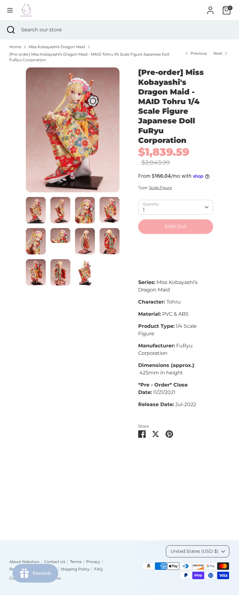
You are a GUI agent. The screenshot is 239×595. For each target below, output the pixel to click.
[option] (73, 132)
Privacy (93, 561)
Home (15, 46)
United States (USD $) (194, 551)
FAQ (98, 569)
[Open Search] (10, 29)
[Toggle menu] (10, 10)
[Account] (210, 8)
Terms (76, 561)
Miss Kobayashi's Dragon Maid (57, 46)
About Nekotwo (24, 561)
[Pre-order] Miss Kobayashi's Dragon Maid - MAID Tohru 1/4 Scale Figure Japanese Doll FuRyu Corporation (89, 57)
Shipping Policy (75, 569)
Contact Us (54, 561)
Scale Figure (160, 187)
